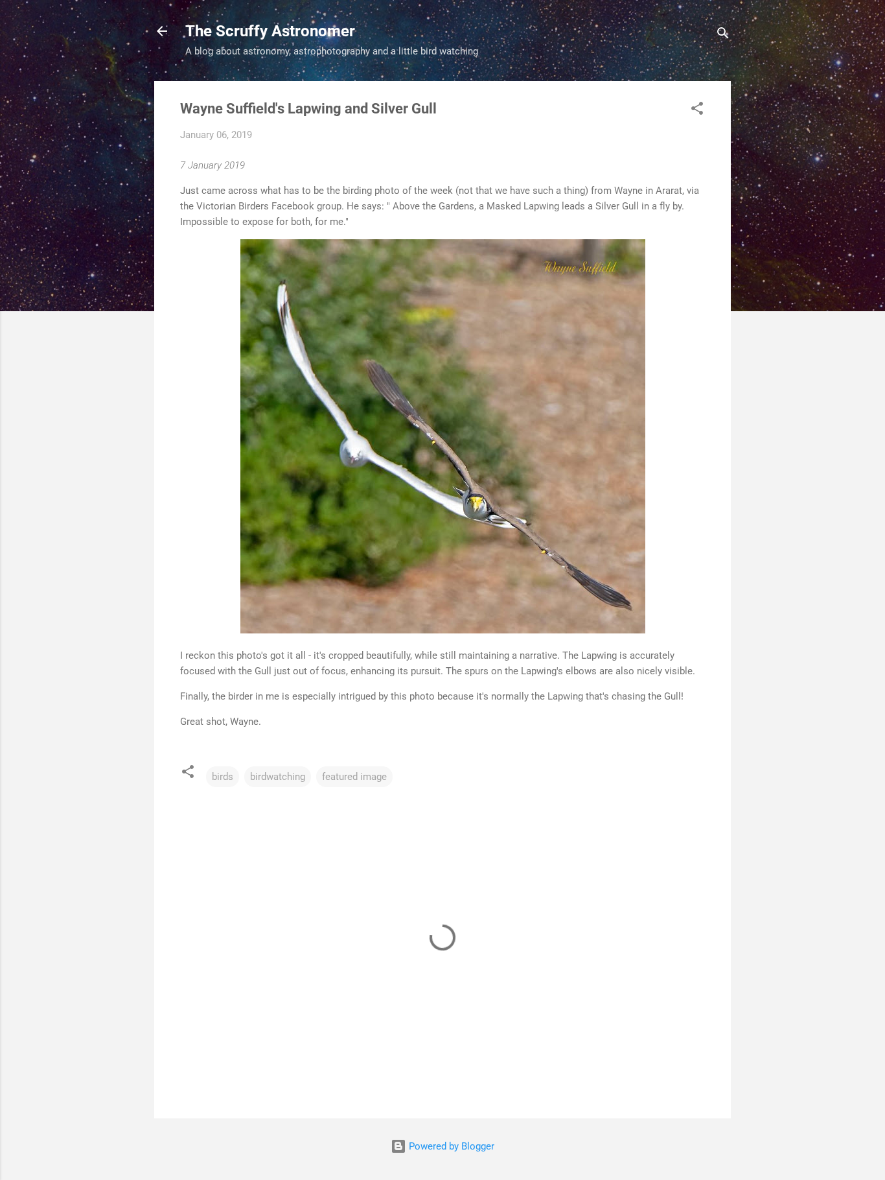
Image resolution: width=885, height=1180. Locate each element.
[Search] (723, 35)
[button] (697, 110)
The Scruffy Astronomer (270, 31)
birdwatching (277, 777)
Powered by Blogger (450, 1146)
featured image (354, 777)
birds (222, 777)
